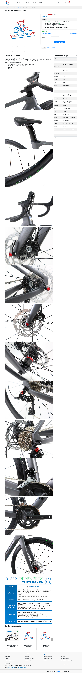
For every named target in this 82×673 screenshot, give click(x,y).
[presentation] (6, 639)
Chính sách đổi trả (28, 656)
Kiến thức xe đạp (64, 656)
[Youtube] (67, 664)
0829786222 (59, 45)
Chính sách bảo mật (29, 660)
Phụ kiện (28, 2)
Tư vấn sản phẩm (65, 658)
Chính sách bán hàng (46, 33)
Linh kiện (32, 2)
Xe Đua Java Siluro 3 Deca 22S (29, 646)
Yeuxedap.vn (60, 671)
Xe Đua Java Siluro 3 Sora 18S (12, 646)
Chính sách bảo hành (29, 658)
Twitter (53, 47)
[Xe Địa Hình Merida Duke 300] (45, 635)
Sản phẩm (14, 7)
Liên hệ (40, 2)
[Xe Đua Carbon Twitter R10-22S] (23, 29)
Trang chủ (14, 2)
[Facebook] (64, 664)
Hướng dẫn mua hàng (47, 656)
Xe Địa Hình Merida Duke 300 (45, 646)
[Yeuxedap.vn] (7, 3)
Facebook (49, 47)
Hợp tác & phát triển (10, 660)
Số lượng (43, 37)
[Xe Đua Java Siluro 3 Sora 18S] (12, 635)
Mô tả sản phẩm (73, 33)
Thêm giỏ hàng (59, 42)
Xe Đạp (19, 7)
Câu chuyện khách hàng (66, 660)
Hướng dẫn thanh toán (47, 658)
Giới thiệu (19, 2)
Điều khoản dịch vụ (47, 660)
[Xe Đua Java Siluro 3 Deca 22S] (28, 635)
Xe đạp (23, 2)
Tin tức (36, 2)
